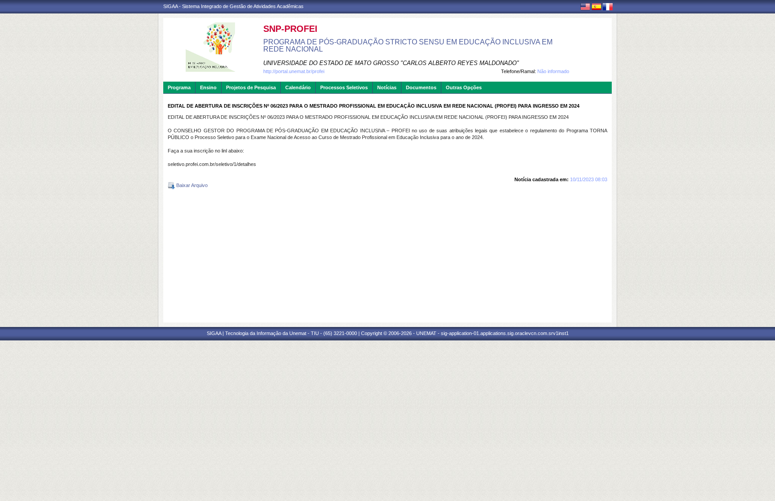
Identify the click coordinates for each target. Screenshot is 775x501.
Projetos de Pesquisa (251, 87)
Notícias (386, 87)
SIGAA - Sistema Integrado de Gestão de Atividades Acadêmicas (233, 6)
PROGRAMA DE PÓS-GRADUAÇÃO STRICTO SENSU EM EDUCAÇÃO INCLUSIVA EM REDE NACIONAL (408, 45)
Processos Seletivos (344, 87)
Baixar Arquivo (191, 185)
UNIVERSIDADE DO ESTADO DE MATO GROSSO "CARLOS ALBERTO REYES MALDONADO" (391, 63)
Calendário (298, 87)
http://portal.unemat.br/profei (293, 71)
